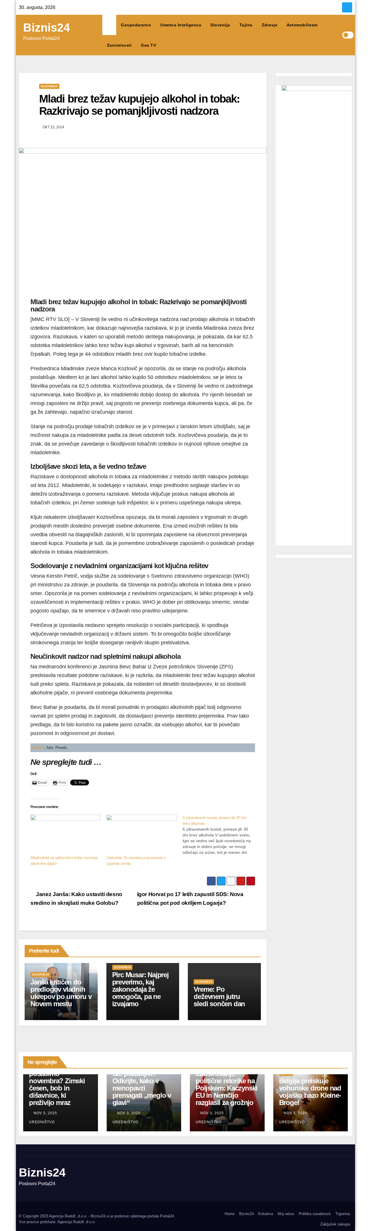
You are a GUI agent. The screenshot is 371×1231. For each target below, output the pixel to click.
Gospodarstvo (136, 25)
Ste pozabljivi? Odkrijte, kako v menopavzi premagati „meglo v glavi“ (141, 1088)
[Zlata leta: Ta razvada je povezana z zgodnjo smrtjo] (141, 835)
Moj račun (286, 1214)
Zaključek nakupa (335, 1224)
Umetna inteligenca (180, 25)
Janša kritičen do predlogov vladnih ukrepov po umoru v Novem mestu (60, 993)
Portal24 (37, 747)
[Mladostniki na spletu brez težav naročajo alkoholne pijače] (65, 835)
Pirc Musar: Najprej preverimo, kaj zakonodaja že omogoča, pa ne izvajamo (140, 989)
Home (229, 1214)
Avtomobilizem (302, 25)
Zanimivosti (119, 45)
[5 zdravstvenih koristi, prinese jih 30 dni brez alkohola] (221, 835)
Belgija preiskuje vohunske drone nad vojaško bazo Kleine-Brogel (310, 1091)
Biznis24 (46, 27)
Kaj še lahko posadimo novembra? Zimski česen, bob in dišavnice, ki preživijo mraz (57, 1084)
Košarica (265, 1214)
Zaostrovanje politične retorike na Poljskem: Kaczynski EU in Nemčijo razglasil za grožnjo (226, 1088)
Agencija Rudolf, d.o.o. (76, 1222)
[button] (337, 34)
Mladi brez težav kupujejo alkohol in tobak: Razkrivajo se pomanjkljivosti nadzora (139, 105)
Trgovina (342, 1214)
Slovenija (220, 25)
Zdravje (270, 25)
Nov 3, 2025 (45, 1113)
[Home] (109, 25)
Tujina (245, 25)
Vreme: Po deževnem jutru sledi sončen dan (219, 996)
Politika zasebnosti (315, 1214)
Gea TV (148, 45)
